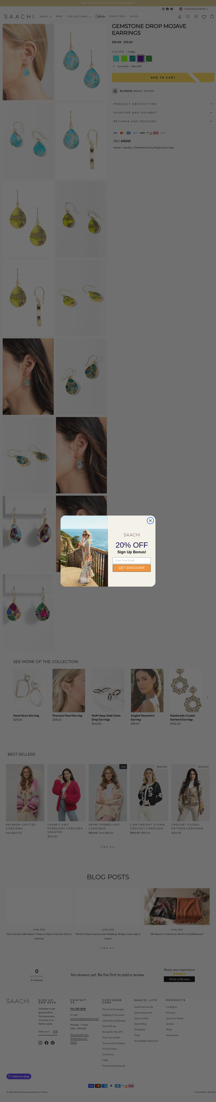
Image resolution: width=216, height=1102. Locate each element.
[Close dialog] (150, 520)
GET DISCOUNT (132, 568)
